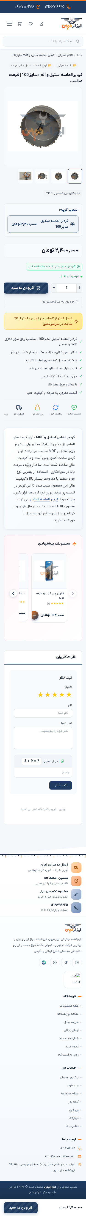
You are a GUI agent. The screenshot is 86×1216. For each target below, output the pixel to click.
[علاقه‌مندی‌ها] (31, 24)
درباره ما (74, 1118)
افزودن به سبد (22, 288)
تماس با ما (72, 1126)
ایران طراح (35, 1192)
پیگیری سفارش (69, 1077)
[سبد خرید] (20, 24)
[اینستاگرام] (76, 962)
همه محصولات (69, 1006)
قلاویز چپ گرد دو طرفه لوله (50, 596)
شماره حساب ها (69, 1038)
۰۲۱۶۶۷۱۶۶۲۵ (59, 905)
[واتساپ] (54, 962)
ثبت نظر (61, 785)
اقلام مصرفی (65, 55)
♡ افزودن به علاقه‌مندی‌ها (60, 302)
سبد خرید (73, 1086)
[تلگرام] (65, 962)
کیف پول (73, 1102)
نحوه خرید (72, 1047)
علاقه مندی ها (70, 1094)
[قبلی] (73, 593)
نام (70, 705)
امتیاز (68, 687)
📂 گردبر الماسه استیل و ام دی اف (31, 65)
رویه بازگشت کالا (68, 1055)
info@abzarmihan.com (60, 1156)
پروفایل (74, 1110)
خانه (79, 55)
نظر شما (66, 723)
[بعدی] (13, 593)
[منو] (9, 24)
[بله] (43, 962)
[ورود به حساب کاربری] (42, 24)
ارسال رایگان (71, 1030)
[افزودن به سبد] (34, 615)
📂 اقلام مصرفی (67, 65)
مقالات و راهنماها (68, 1014)
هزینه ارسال (71, 1022)
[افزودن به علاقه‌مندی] (37, 559)
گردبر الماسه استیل (44, 499)
